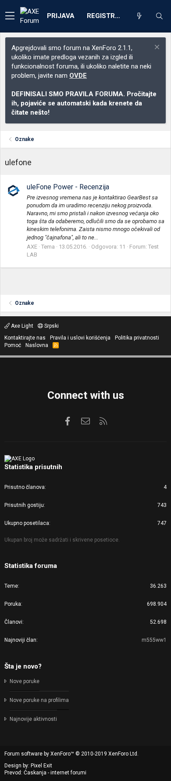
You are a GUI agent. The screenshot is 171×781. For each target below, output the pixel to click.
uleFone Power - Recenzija (68, 187)
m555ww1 (154, 640)
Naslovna (36, 345)
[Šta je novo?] (139, 16)
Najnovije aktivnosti (33, 719)
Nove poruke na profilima (39, 700)
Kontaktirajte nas (25, 338)
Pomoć (12, 345)
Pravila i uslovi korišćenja (80, 338)
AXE (32, 246)
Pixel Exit (41, 766)
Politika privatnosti (137, 338)
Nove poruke (24, 681)
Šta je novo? (23, 666)
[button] (10, 16)
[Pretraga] (159, 16)
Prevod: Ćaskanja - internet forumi (45, 773)
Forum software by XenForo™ (71, 754)
